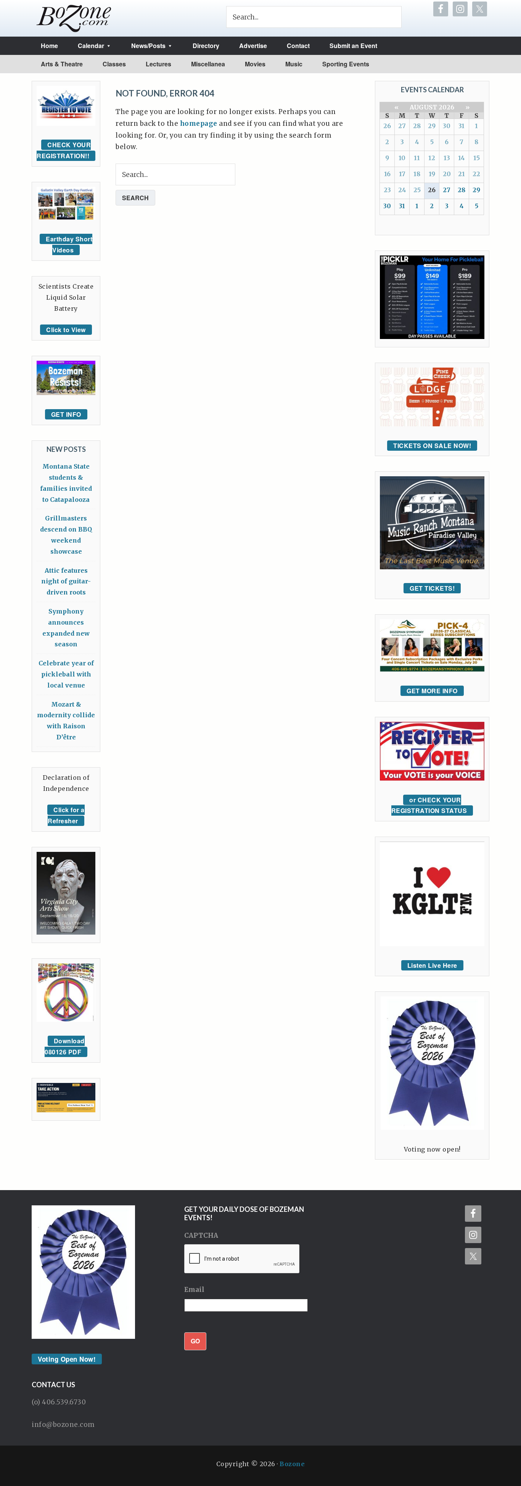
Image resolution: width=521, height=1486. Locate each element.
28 (417, 126)
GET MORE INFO (432, 690)
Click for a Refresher (66, 815)
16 (387, 174)
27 (402, 126)
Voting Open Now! (67, 1359)
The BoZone (74, 18)
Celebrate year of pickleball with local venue (66, 674)
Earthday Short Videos (69, 244)
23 (387, 190)
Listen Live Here (432, 965)
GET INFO (66, 414)
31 (461, 126)
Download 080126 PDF (65, 1046)
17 (402, 174)
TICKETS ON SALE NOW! (432, 445)
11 (417, 158)
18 (416, 174)
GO (195, 1341)
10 (402, 158)
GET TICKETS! (432, 588)
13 (447, 158)
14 (461, 158)
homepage (198, 123)
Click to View (66, 329)
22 (476, 174)
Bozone (292, 1464)
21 (461, 174)
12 (431, 158)
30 (446, 126)
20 (447, 174)
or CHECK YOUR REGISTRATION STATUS (429, 805)
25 (417, 190)
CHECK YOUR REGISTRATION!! (64, 150)
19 (432, 174)
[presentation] (242, 1259)
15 (476, 158)
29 (432, 126)
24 (402, 190)
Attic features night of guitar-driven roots (66, 581)
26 (387, 126)
